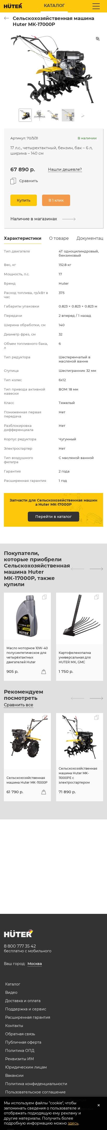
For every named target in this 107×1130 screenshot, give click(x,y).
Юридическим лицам (26, 1067)
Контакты (14, 1025)
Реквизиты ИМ (19, 1059)
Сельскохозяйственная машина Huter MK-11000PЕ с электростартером (78, 775)
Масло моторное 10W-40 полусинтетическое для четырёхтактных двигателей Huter (27, 655)
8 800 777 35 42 (20, 946)
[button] (77, 569)
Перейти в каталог (53, 516)
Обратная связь (20, 1034)
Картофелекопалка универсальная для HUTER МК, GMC (75, 657)
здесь (73, 1123)
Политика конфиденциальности (36, 1083)
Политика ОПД (19, 1050)
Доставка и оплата (23, 1000)
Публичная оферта (23, 1042)
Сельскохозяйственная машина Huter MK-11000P (27, 780)
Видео (11, 992)
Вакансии (14, 1075)
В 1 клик (56, 200)
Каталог (12, 984)
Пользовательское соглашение (35, 1092)
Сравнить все (18, 704)
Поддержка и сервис (25, 1009)
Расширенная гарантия (27, 1017)
